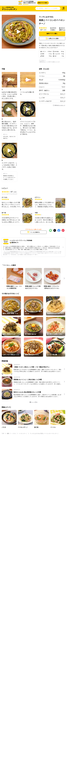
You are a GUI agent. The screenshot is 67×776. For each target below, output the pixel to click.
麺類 (8, 433)
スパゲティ (42, 72)
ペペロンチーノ (23, 433)
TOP (3, 433)
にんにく (42, 87)
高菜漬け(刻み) (43, 83)
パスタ (14, 433)
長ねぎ (41, 79)
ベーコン (42, 76)
